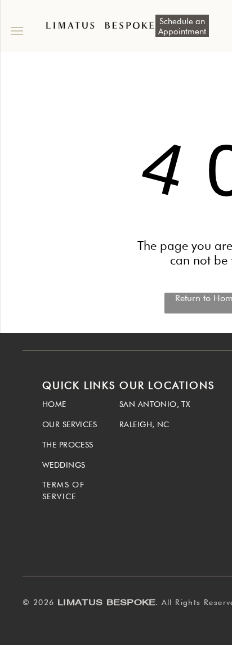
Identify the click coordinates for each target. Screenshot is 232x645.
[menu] (17, 31)
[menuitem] (80, 407)
